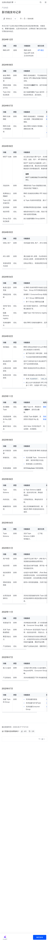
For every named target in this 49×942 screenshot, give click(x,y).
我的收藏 (30, 18)
